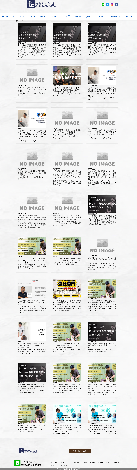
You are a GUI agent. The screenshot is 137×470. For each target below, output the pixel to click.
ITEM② (66, 16)
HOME (5, 16)
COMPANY (115, 16)
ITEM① (54, 16)
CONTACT (130, 16)
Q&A (90, 16)
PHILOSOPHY (20, 16)
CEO (33, 16)
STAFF (77, 16)
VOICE (102, 16)
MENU (43, 16)
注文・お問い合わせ (80, 451)
